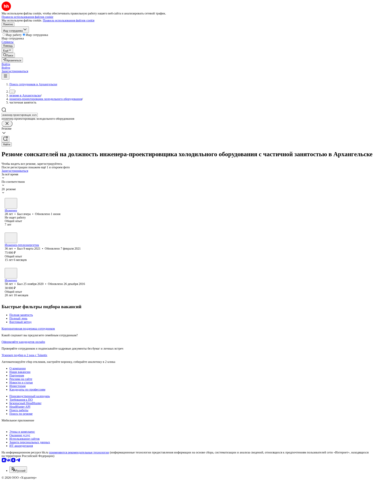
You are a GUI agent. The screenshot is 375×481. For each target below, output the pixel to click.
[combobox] (20, 115)
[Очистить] (7, 123)
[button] (6, 64)
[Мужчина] (11, 203)
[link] (8, 55)
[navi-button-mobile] (5, 76)
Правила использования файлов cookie (69, 20)
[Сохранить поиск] (5, 139)
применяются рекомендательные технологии (79, 452)
